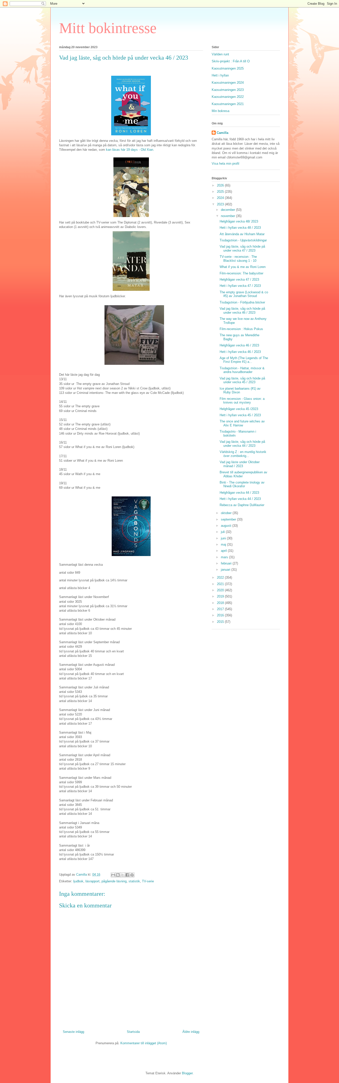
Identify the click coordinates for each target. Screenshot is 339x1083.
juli (223, 532)
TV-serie (148, 881)
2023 (221, 204)
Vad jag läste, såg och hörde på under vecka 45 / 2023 (242, 380)
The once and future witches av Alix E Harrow (242, 423)
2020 (221, 590)
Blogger (187, 1073)
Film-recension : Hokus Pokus (241, 329)
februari (227, 563)
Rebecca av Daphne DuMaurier (242, 505)
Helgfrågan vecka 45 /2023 (239, 409)
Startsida (133, 1032)
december (228, 210)
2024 (221, 198)
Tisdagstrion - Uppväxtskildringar (243, 240)
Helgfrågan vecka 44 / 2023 (239, 492)
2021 (221, 584)
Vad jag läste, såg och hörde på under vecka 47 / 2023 (242, 248)
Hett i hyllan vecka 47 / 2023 (240, 286)
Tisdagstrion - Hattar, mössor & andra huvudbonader (242, 370)
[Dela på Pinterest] (132, 874)
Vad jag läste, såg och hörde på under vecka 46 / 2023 (242, 310)
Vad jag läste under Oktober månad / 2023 (240, 464)
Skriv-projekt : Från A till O (231, 61)
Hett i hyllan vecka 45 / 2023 (240, 415)
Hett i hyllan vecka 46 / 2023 (240, 352)
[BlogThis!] (117, 874)
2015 (221, 622)
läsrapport (92, 881)
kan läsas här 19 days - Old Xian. (130, 149)
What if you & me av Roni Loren (243, 267)
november (228, 216)
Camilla (222, 133)
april (224, 551)
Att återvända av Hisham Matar (242, 234)
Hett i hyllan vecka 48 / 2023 (240, 227)
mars (225, 557)
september (229, 519)
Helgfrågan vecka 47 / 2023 (239, 279)
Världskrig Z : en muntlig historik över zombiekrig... (243, 454)
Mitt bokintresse (108, 28)
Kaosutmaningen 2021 (228, 104)
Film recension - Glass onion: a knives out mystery (242, 401)
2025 (221, 191)
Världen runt (220, 54)
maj (224, 544)
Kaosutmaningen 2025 (228, 68)
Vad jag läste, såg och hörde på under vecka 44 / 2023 (242, 444)
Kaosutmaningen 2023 (228, 90)
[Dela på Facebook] (127, 874)
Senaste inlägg (73, 1032)
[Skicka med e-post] (113, 874)
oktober (227, 513)
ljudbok (78, 881)
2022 (221, 577)
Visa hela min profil (225, 163)
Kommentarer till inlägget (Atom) (143, 1043)
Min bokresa (220, 111)
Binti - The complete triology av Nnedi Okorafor (242, 484)
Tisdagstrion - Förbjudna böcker (242, 302)
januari (226, 569)
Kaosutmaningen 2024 (228, 82)
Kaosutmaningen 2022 (228, 97)
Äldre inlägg (190, 1032)
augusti (226, 525)
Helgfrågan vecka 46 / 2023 (239, 345)
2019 (221, 596)
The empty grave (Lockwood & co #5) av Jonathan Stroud (244, 294)
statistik (134, 881)
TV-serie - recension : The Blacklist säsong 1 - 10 (238, 258)
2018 (221, 603)
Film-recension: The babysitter (241, 273)
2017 (221, 609)
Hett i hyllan (220, 75)
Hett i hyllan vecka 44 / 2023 (240, 499)
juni (224, 538)
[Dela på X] (122, 874)
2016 (221, 615)
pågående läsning (114, 881)
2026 (221, 185)
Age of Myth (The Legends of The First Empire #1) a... (244, 360)
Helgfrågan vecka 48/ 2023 (239, 221)
